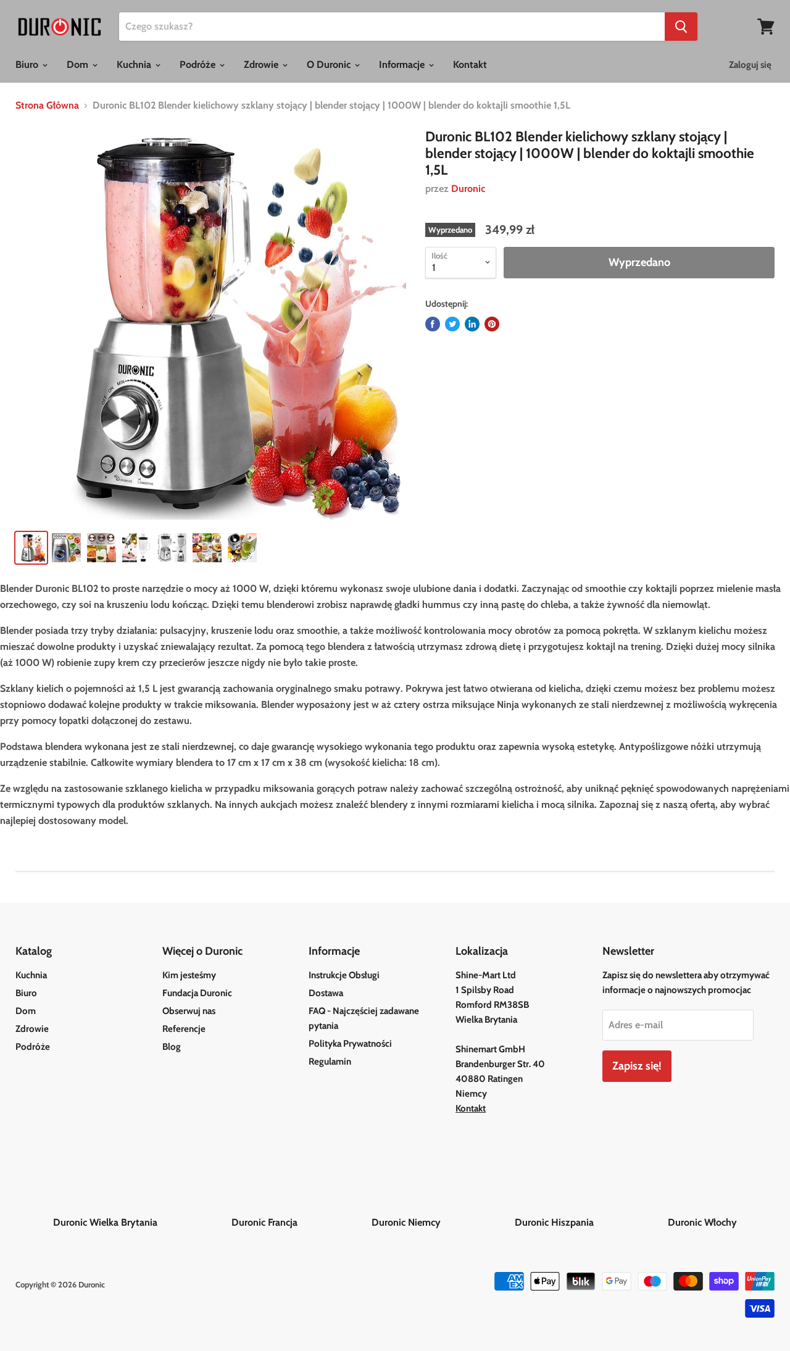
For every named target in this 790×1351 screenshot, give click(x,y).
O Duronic (330, 64)
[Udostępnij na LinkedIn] (472, 324)
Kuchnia (135, 64)
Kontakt (470, 64)
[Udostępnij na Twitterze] (452, 324)
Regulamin (330, 1061)
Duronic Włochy (702, 1222)
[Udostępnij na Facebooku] (432, 324)
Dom (79, 64)
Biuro (28, 64)
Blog (171, 1046)
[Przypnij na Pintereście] (491, 324)
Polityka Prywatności (350, 1043)
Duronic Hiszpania (590, 1222)
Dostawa (326, 993)
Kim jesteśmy (189, 975)
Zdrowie (262, 64)
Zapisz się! (637, 1066)
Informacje (403, 64)
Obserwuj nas (188, 1010)
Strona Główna (47, 105)
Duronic (468, 188)
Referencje (184, 1028)
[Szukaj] (681, 26)
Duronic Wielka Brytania (141, 1222)
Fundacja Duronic (197, 993)
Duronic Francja (300, 1222)
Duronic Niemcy (442, 1222)
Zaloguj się (750, 64)
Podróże (199, 64)
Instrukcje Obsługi (344, 975)
